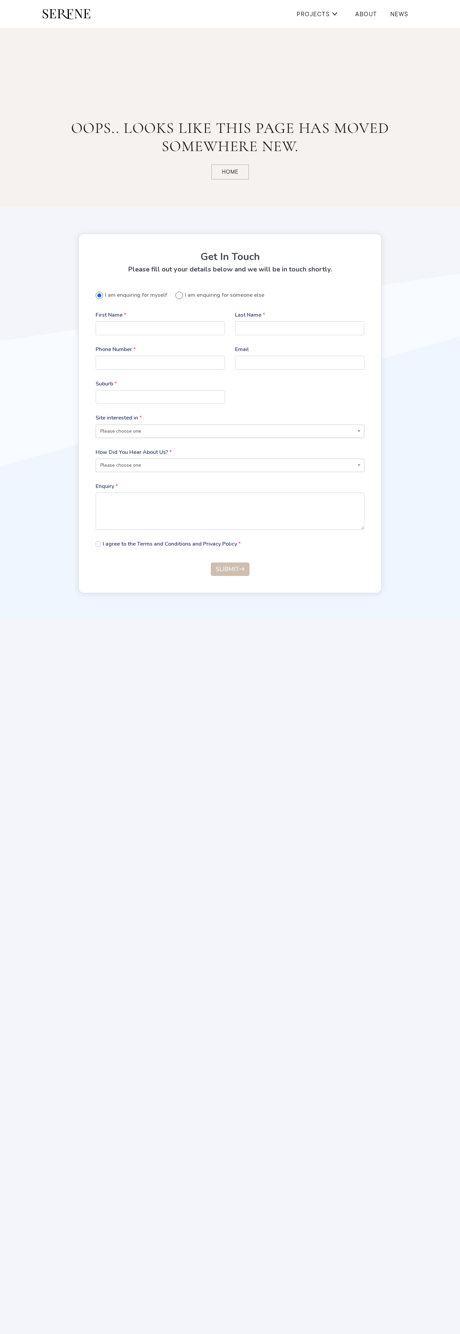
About (366, 14)
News (399, 14)
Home (230, 172)
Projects (313, 14)
